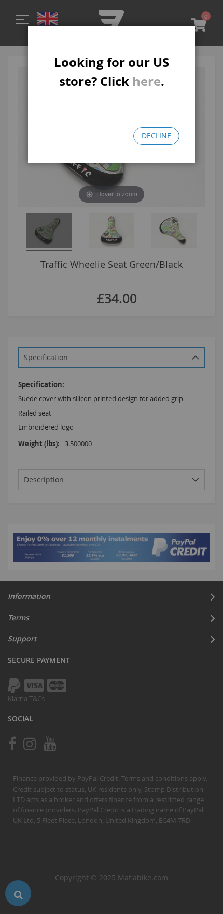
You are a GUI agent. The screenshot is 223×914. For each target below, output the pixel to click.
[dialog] (111, 457)
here (146, 81)
